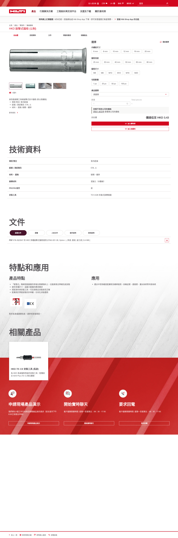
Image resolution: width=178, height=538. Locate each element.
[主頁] (17, 11)
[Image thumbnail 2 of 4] (30, 86)
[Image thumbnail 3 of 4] (45, 86)
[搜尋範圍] (167, 3)
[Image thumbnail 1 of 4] (15, 86)
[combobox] (153, 3)
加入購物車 (131, 123)
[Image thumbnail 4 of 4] (59, 86)
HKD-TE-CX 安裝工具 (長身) (25, 369)
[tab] (15, 35)
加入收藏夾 (131, 129)
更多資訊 (12, 112)
